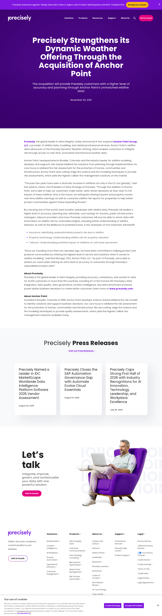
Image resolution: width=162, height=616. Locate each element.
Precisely (29, 141)
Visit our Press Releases (81, 351)
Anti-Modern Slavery (97, 583)
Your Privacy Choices (145, 554)
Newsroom (97, 562)
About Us (125, 18)
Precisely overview (100, 566)
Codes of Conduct (96, 576)
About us (97, 534)
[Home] (19, 18)
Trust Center (97, 594)
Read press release (137, 5)
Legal (141, 534)
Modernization (53, 541)
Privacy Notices (144, 541)
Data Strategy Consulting (75, 556)
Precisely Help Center (121, 549)
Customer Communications (77, 549)
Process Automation (52, 558)
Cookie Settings (144, 564)
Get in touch (146, 18)
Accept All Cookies (133, 605)
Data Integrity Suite (75, 542)
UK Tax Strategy (99, 589)
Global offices (98, 553)
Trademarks (143, 573)
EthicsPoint (97, 571)
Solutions (69, 18)
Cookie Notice (144, 560)
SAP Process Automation (74, 577)
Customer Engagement (52, 572)
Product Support (122, 555)
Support (112, 18)
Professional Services (120, 542)
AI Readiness (52, 553)
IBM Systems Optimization (75, 563)
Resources (98, 18)
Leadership (97, 557)
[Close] (158, 605)
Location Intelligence (52, 546)
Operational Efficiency (52, 565)
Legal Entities (143, 578)
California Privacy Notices (145, 546)
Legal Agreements (146, 582)
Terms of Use (143, 569)
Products (83, 18)
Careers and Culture (97, 542)
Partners (95, 548)
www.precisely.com (121, 288)
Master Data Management (75, 570)
